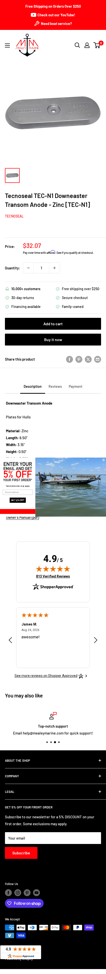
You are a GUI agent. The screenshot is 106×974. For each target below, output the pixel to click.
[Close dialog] (103, 459)
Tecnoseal (14, 216)
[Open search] (77, 45)
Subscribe (21, 852)
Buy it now (53, 339)
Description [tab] (33, 386)
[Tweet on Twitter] (88, 359)
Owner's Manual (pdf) (22, 517)
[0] (97, 45)
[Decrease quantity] (28, 268)
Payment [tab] (75, 386)
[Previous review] (10, 641)
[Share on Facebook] (69, 359)
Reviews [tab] (55, 386)
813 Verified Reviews (53, 576)
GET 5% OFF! (17, 500)
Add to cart (53, 323)
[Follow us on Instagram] (17, 892)
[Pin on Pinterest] (78, 359)
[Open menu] (7, 45)
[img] (53, 568)
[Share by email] (97, 359)
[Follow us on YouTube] (36, 892)
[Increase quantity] (54, 268)
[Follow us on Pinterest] (27, 892)
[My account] (87, 45)
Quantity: (12, 268)
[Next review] (95, 641)
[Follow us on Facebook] (8, 892)
